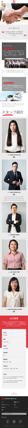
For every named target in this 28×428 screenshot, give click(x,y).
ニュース (16, 407)
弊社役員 (3, 407)
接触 (2, 409)
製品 (15, 404)
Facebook (7, 421)
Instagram (14, 421)
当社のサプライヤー (5, 404)
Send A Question (7, 413)
